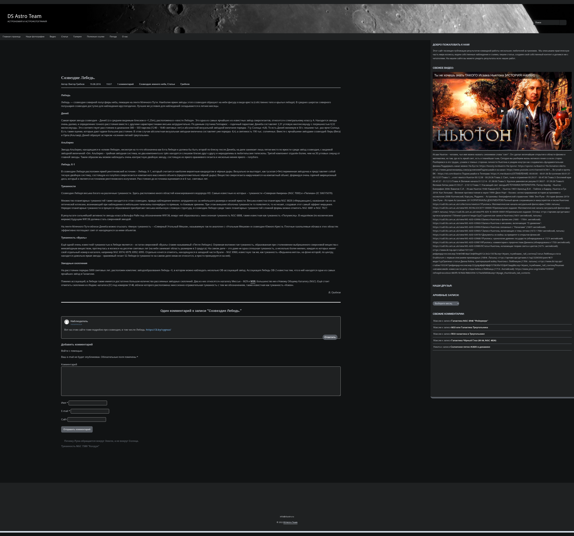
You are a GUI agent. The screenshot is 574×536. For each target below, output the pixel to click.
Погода (113, 36)
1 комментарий (125, 84)
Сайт (64, 419)
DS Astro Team (24, 16)
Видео (53, 36)
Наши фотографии (35, 36)
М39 (253, 281)
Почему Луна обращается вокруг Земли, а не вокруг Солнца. (101, 441)
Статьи (64, 36)
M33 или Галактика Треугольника (469, 327)
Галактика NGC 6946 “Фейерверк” (469, 321)
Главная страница (11, 36)
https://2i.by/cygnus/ (158, 329)
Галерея (77, 36)
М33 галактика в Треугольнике (468, 334)
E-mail (65, 411)
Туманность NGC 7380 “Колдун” (80, 446)
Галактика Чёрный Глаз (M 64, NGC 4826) (473, 340)
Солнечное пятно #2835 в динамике (470, 347)
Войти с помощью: (72, 350)
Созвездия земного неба (152, 84)
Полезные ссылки (95, 36)
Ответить (330, 337)
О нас (125, 36)
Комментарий (69, 364)
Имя (64, 402)
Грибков (185, 84)
